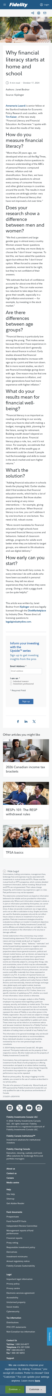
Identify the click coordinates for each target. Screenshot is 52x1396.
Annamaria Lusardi (16, 105)
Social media (12, 1307)
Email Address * (18, 666)
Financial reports (14, 1238)
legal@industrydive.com (18, 621)
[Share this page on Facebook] (18, 721)
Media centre (12, 1182)
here (37, 1381)
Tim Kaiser (11, 116)
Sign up (26, 701)
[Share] (32, 13)
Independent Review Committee (21, 1226)
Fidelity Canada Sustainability (20, 1265)
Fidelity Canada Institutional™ (20, 1136)
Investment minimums (16, 1256)
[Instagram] (39, 1107)
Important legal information (19, 1279)
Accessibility (12, 1297)
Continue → (15, 1389)
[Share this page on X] (34, 721)
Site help (10, 1194)
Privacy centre (13, 1288)
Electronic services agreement (20, 1293)
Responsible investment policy (20, 1247)
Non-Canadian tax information (20, 1331)
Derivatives (11, 1252)
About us (10, 1168)
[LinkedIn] (9, 1107)
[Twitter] (19, 1107)
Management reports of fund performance (19, 1232)
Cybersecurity (12, 1311)
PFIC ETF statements (16, 1327)
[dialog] (26, 1378)
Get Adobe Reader (15, 1203)
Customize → (35, 1389)
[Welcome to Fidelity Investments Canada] (18, 5)
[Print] (38, 13)
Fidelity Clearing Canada (18, 1149)
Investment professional (23, 684)
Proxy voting (12, 1242)
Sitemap (10, 1198)
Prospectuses (12, 1216)
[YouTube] (29, 1107)
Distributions (12, 1322)
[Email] (44, 13)
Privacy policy (12, 1283)
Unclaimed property (15, 1302)
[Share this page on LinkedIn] (26, 721)
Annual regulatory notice (18, 1261)
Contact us (11, 1173)
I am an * (15, 678)
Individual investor (21, 682)
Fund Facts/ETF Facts (16, 1221)
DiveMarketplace (37, 610)
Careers (10, 1178)
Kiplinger (24, 606)
